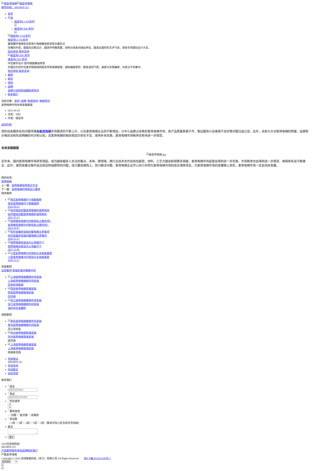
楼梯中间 (30, 270)
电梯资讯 (44, 101)
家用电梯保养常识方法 (25, 185)
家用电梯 (6, 181)
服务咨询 (24, 51)
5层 (35, 422)
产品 (10, 17)
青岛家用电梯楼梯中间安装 (23, 325)
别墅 (13, 415)
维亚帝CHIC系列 (17, 59)
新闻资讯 (34, 90)
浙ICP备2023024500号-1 (97, 458)
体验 (10, 82)
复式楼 (24, 415)
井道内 (21, 270)
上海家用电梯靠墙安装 (21, 348)
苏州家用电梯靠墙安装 (21, 336)
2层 (13, 422)
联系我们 (13, 94)
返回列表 (6, 124)
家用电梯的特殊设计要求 (26, 189)
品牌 (10, 86)
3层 (20, 422)
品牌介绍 (13, 90)
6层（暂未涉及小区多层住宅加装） (60, 422)
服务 (10, 78)
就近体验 (13, 51)
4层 (28, 422)
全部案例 (6, 270)
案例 (10, 75)
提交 (11, 437)
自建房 (35, 415)
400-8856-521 (15, 7)
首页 (10, 14)
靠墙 (15, 270)
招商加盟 (23, 90)
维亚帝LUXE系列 (18, 39)
